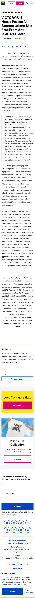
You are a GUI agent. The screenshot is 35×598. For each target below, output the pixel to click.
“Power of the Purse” (17, 263)
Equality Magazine (17, 547)
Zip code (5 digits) (11, 494)
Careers (17, 556)
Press (17, 562)
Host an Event (17, 568)
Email (7, 484)
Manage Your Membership (17, 541)
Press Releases (12, 12)
